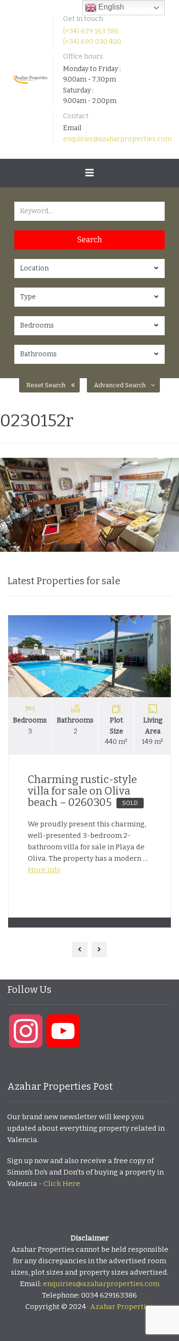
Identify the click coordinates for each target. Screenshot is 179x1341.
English (110, 7)
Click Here (61, 1183)
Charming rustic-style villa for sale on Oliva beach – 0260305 (83, 791)
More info (44, 870)
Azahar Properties (122, 1306)
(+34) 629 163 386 (91, 31)
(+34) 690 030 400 (92, 42)
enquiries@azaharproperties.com (117, 139)
